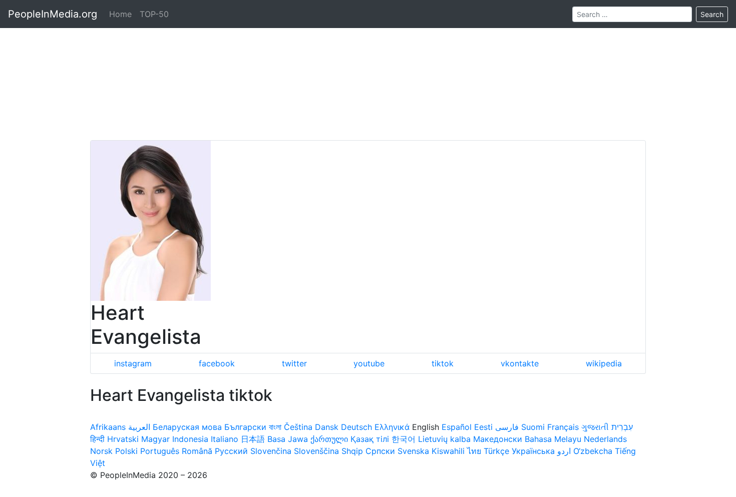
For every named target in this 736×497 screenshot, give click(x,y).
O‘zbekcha (592, 451)
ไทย (474, 451)
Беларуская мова (187, 427)
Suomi (533, 427)
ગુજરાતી (595, 427)
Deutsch (356, 427)
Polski (126, 451)
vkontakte (520, 363)
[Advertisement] (368, 70)
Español (457, 427)
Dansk (326, 427)
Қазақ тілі (369, 439)
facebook (217, 363)
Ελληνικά (392, 427)
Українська (533, 451)
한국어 (404, 439)
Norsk (101, 451)
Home (120, 14)
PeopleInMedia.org (52, 14)
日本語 (253, 439)
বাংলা (275, 427)
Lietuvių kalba (444, 439)
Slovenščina (316, 451)
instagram (133, 363)
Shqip (352, 451)
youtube (369, 363)
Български (245, 427)
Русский (231, 451)
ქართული (329, 439)
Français (563, 427)
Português (159, 451)
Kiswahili (448, 451)
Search (711, 14)
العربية (139, 427)
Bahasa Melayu (553, 439)
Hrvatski (123, 439)
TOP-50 (154, 14)
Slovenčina (270, 451)
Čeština (298, 427)
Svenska (413, 451)
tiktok (443, 363)
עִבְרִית (622, 427)
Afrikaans (108, 427)
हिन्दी (97, 439)
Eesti (483, 427)
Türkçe (496, 451)
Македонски (497, 439)
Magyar (155, 439)
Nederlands (605, 439)
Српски (380, 451)
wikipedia (604, 363)
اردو (564, 451)
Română (197, 451)
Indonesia (190, 439)
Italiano (224, 439)
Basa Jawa (287, 439)
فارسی (507, 427)
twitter (294, 363)
